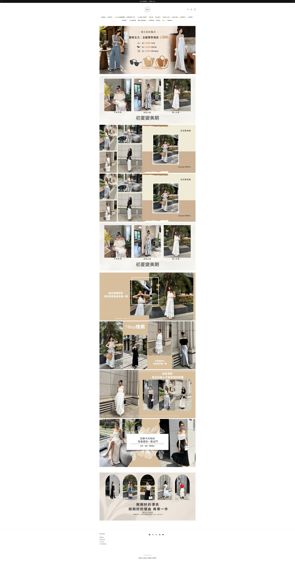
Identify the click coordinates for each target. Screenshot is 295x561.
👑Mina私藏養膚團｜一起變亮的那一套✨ (125, 17)
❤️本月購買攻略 (142, 20)
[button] (188, 9)
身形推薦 (124, 20)
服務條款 (150, 557)
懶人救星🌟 (158, 17)
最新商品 (103, 17)
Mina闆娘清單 (132, 20)
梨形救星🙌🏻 (183, 17)
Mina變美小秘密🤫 (142, 17)
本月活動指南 (102, 544)
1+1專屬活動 (151, 20)
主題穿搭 (190, 17)
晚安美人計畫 (166, 17)
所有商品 (158, 20)
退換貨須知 (102, 539)
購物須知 (170, 20)
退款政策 (145, 557)
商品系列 (110, 17)
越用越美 (167, 1)
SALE (163, 20)
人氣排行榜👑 (175, 17)
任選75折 (151, 17)
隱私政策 (154, 557)
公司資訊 (101, 541)
